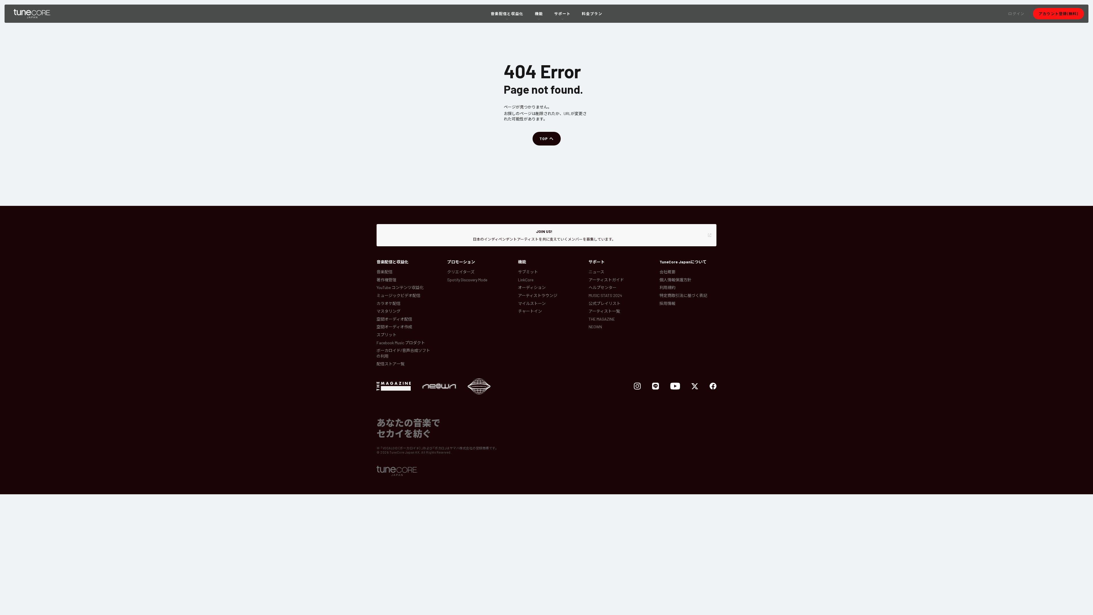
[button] (1016, 13)
